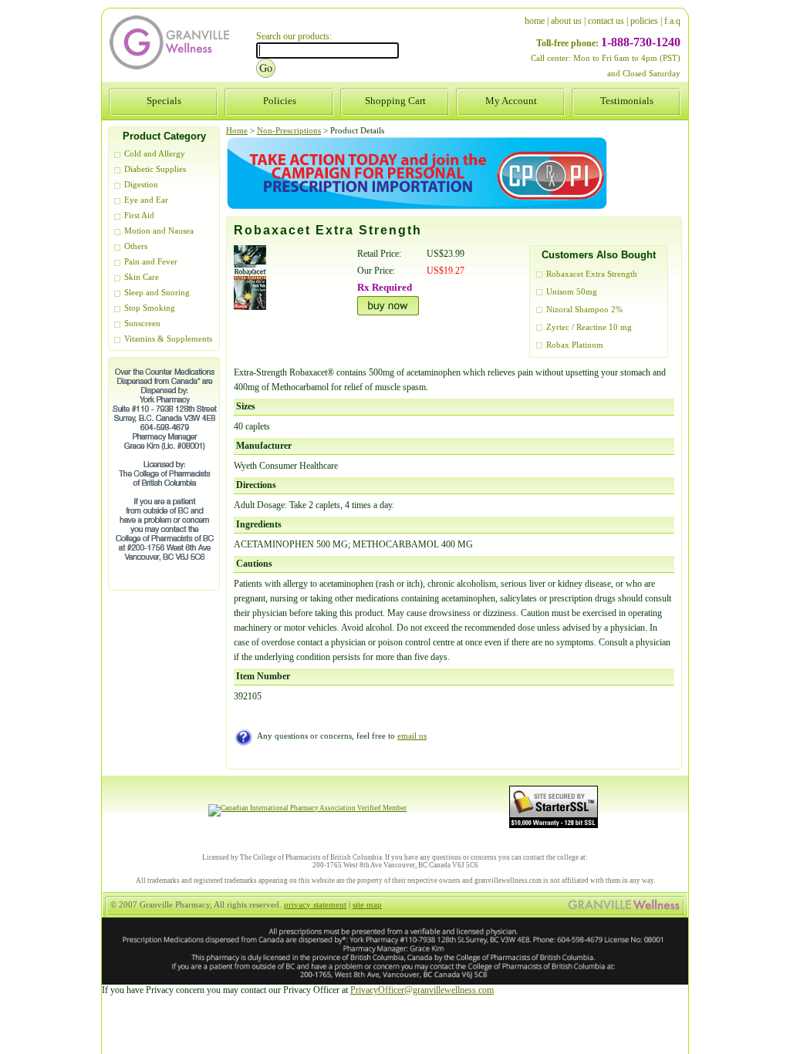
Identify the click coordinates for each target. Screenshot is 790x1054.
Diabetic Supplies (155, 169)
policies (644, 20)
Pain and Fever (150, 262)
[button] (789, 1053)
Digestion (141, 184)
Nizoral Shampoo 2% (584, 309)
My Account (511, 100)
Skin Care (141, 277)
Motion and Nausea (159, 231)
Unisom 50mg (571, 292)
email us (412, 736)
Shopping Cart (395, 100)
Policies (279, 100)
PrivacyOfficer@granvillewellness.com (422, 990)
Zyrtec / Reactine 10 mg (589, 327)
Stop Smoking (149, 308)
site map (367, 905)
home (535, 20)
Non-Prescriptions (289, 130)
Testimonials (626, 100)
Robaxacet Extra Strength (591, 274)
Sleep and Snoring (157, 292)
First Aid (139, 215)
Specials (164, 100)
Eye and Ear (146, 200)
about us (566, 20)
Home (237, 130)
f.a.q (672, 20)
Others (135, 246)
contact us (606, 20)
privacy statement (315, 905)
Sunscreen (142, 323)
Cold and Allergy (154, 154)
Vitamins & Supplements (168, 339)
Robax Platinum (574, 345)
